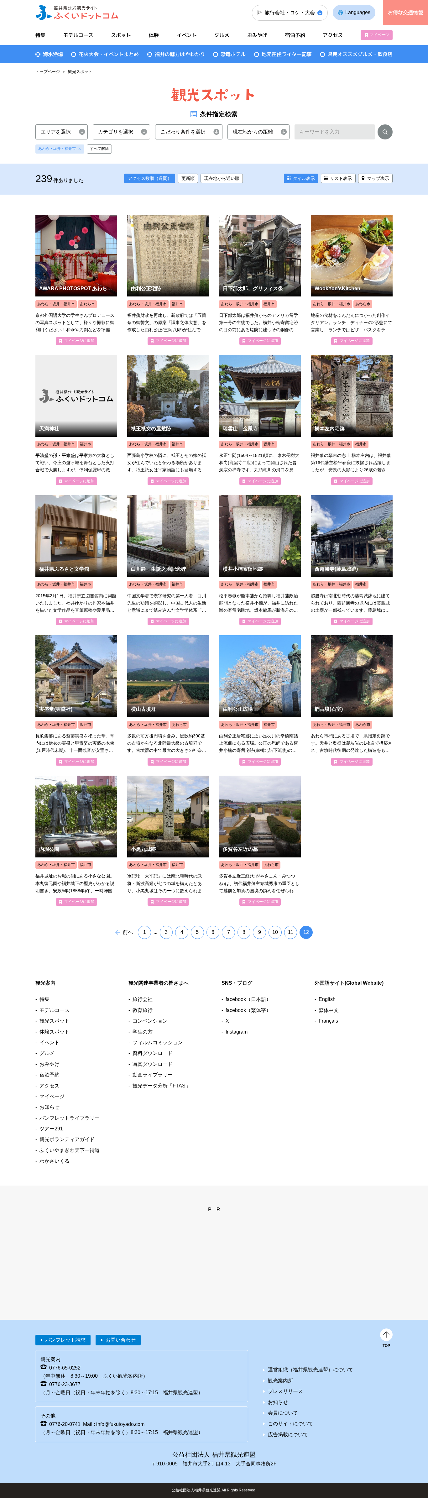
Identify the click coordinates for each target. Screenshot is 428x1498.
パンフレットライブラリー (69, 1118)
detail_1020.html (168, 700)
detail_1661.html (260, 700)
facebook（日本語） (248, 999)
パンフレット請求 (65, 1340)
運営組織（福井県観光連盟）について (310, 1369)
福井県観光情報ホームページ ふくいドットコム (77, 12)
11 (290, 932)
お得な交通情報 (405, 12)
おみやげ (257, 35)
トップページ (47, 71)
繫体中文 (329, 1010)
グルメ (221, 35)
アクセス (333, 35)
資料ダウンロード (153, 1053)
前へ (128, 932)
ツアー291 (51, 1128)
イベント (187, 35)
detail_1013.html (352, 700)
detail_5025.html (260, 280)
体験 (154, 35)
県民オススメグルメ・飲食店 (360, 54)
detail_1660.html (76, 841)
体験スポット (54, 1031)
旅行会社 (143, 999)
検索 (385, 133)
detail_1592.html (76, 560)
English (327, 999)
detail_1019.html (260, 841)
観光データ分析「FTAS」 (162, 1085)
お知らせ (49, 1107)
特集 (40, 35)
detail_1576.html (260, 420)
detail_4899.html (352, 420)
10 (275, 932)
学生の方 (143, 1031)
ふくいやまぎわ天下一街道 (69, 1150)
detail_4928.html (76, 420)
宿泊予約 (295, 35)
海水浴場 (53, 54)
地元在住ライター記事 (287, 54)
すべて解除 (99, 148)
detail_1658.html (168, 280)
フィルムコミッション (158, 1042)
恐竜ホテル (233, 54)
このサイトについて (290, 1423)
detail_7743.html (352, 280)
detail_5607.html (168, 841)
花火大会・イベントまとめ (109, 54)
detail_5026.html (260, 560)
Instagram (237, 1031)
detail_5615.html (352, 560)
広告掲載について (288, 1434)
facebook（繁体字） (248, 1010)
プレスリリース (285, 1391)
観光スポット (54, 1021)
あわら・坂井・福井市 (57, 148)
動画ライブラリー (153, 1074)
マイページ (379, 35)
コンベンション (150, 1021)
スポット (121, 35)
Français (328, 1021)
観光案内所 (280, 1380)
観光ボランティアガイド (67, 1139)
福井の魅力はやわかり (180, 54)
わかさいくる (54, 1161)
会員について (283, 1413)
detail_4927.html (168, 420)
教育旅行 (143, 1010)
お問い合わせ (121, 1340)
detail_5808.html (76, 280)
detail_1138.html (168, 560)
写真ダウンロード (153, 1064)
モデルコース (78, 35)
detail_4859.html (76, 700)
